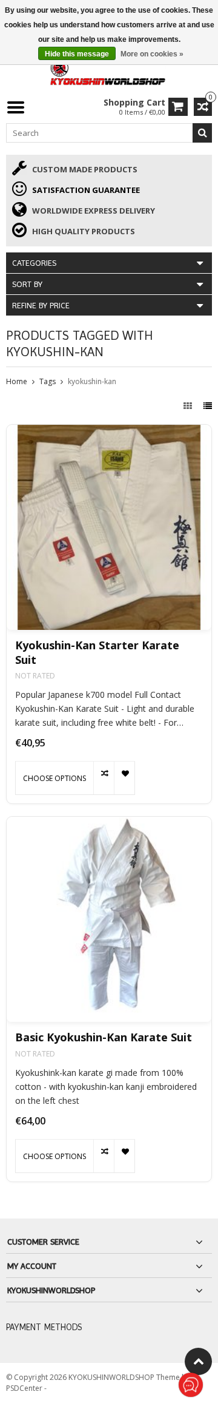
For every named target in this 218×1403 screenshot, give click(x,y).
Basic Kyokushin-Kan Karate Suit (103, 1037)
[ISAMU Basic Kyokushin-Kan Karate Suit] (109, 919)
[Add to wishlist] (124, 778)
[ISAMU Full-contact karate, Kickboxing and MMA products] (109, 70)
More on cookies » (152, 54)
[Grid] (188, 405)
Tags (47, 381)
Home (16, 381)
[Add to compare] (103, 778)
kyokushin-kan (92, 381)
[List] (207, 405)
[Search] (202, 133)
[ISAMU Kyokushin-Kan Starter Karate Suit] (109, 527)
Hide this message (77, 54)
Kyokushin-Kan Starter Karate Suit (97, 652)
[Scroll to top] (198, 1361)
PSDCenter (25, 1388)
